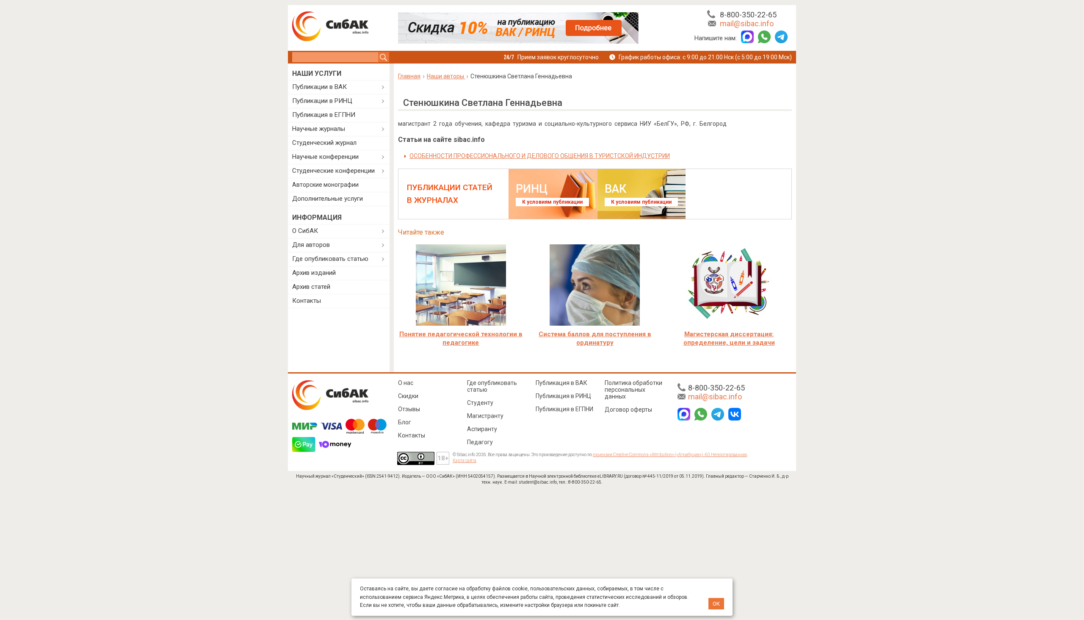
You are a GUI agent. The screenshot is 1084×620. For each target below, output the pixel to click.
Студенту (480, 402)
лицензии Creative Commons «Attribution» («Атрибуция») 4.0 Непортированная (670, 454)
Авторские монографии (325, 184)
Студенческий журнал (324, 143)
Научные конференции (325, 157)
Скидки (408, 396)
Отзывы (409, 409)
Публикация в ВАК (561, 382)
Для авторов (311, 245)
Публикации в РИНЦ (322, 101)
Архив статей (311, 287)
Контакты (306, 300)
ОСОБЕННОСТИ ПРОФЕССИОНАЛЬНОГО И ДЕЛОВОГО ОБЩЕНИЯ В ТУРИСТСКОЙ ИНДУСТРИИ (539, 155)
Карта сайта (464, 460)
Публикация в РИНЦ (563, 396)
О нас (405, 382)
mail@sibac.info (747, 23)
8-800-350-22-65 (748, 14)
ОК (716, 604)
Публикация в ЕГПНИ (323, 115)
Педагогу (480, 442)
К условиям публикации (552, 202)
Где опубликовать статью (330, 259)
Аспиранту (482, 429)
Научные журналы (318, 129)
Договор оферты (628, 409)
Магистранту (485, 415)
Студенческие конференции (333, 170)
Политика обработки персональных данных (633, 389)
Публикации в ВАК (319, 87)
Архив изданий (314, 273)
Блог (404, 422)
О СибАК (305, 231)
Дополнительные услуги (327, 198)
